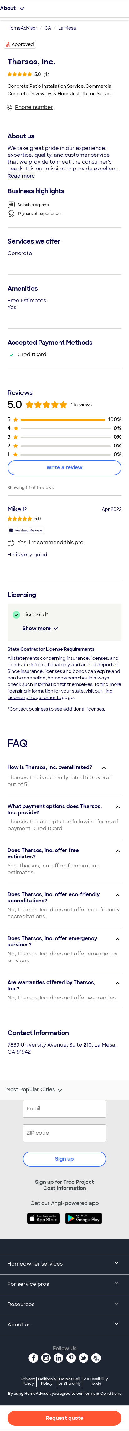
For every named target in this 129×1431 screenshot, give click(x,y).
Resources (21, 1304)
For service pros (28, 1284)
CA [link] (47, 28)
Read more (21, 176)
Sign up (64, 1159)
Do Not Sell (70, 1381)
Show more (37, 628)
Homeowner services (35, 1264)
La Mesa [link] (67, 28)
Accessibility (96, 1382)
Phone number (34, 107)
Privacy (28, 1381)
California (47, 1381)
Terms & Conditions (102, 1393)
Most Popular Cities (30, 1090)
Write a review (64, 467)
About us (19, 1324)
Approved (23, 44)
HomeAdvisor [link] (22, 28)
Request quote (64, 1418)
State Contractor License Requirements (51, 649)
